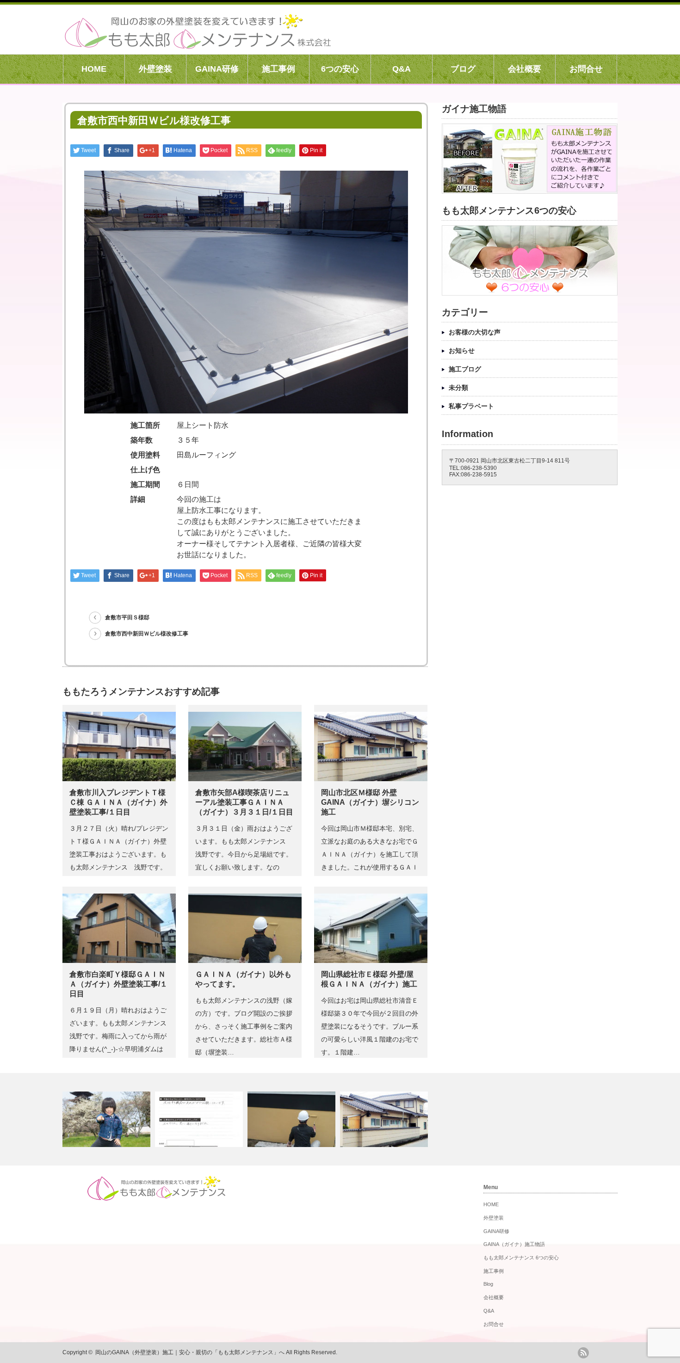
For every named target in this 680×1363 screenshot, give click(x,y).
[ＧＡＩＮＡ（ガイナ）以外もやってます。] (292, 1119)
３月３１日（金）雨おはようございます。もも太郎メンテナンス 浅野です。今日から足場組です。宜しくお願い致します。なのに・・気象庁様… (243, 854)
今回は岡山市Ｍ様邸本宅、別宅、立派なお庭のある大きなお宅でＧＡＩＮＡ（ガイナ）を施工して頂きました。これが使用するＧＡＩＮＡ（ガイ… (369, 854)
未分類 (458, 387)
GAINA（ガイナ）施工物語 (514, 1244)
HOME (93, 69)
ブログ (463, 69)
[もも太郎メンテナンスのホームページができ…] (107, 1119)
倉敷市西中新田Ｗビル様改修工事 (146, 633)
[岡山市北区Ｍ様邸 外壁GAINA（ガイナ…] (385, 1119)
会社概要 (524, 69)
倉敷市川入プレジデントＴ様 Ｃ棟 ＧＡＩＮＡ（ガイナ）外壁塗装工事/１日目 (118, 802)
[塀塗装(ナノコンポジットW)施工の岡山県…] (200, 1119)
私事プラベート (471, 406)
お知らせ (462, 350)
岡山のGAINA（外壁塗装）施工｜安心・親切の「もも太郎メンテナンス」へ (189, 1352)
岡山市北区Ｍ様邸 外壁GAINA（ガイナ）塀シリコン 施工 (370, 802)
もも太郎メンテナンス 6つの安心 (521, 1257)
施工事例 (278, 69)
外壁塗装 (155, 69)
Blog (488, 1284)
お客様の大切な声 (475, 332)
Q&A (401, 69)
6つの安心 (340, 69)
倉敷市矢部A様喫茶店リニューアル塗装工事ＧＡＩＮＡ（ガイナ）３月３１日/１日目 (244, 802)
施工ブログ (465, 369)
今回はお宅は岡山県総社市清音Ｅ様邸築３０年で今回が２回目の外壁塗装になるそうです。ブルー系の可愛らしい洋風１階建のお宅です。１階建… (369, 1026)
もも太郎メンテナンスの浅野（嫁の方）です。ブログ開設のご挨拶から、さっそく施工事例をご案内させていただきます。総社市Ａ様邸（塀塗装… (243, 1026)
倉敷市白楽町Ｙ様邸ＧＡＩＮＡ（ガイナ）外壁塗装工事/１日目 (118, 984)
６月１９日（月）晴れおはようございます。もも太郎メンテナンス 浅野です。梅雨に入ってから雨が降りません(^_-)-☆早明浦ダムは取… (121, 1036)
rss (583, 1352)
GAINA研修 (217, 69)
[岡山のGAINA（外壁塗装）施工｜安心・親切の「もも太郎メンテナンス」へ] (198, 44)
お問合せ (586, 69)
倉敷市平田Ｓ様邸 (127, 617)
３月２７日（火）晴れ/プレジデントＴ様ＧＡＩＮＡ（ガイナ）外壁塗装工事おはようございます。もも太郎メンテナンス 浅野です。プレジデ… (118, 854)
